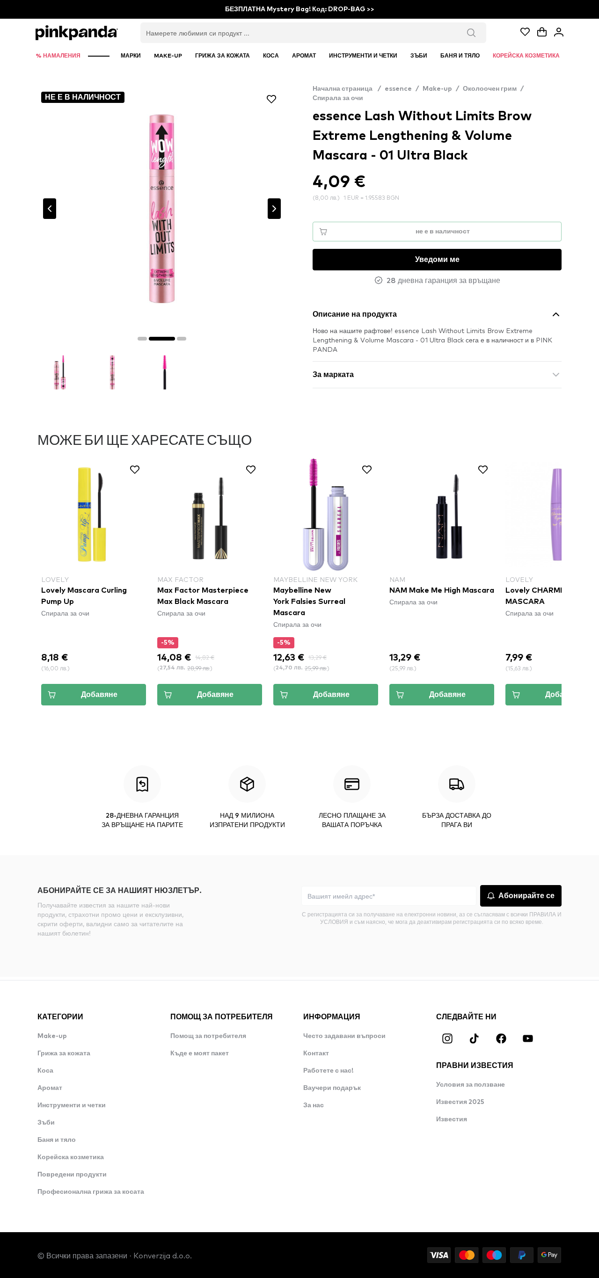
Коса (45, 1070)
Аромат (49, 1088)
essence (398, 89)
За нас (313, 1105)
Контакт (316, 1053)
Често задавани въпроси (344, 1036)
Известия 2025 (460, 1102)
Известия (451, 1119)
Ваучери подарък (332, 1088)
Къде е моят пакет (199, 1053)
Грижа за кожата (63, 1053)
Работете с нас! (328, 1070)
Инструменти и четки (71, 1105)
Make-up (437, 89)
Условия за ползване (470, 1085)
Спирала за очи (338, 98)
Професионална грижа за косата (90, 1192)
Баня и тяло (56, 1140)
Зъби (46, 1122)
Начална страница (347, 89)
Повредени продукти (72, 1174)
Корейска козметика (70, 1157)
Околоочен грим (490, 89)
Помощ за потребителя (208, 1036)
